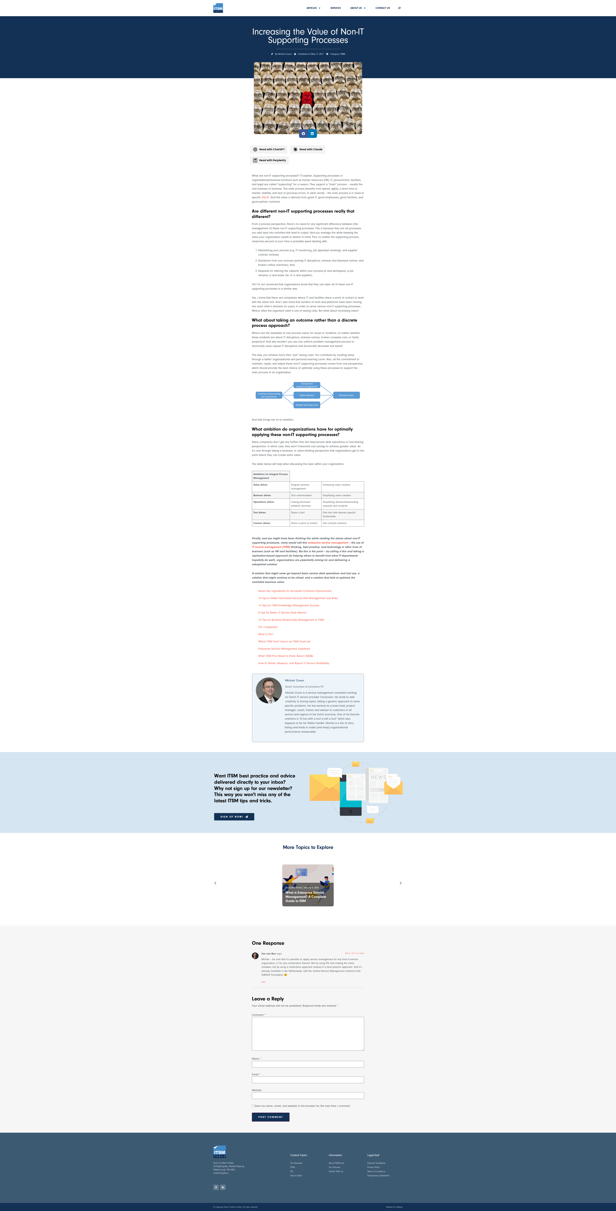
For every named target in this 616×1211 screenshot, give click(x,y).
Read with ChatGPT (272, 149)
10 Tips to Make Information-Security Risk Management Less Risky (298, 598)
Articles (312, 7)
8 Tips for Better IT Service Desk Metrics (282, 612)
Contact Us (383, 7)
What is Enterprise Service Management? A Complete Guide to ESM (306, 897)
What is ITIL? (266, 634)
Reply (263, 982)
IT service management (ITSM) (271, 547)
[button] (303, 133)
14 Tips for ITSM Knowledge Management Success (288, 605)
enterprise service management (328, 542)
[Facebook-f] (216, 1187)
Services (335, 7)
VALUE (265, 197)
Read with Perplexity (272, 160)
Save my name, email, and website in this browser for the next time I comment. (303, 1106)
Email (256, 1074)
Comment (259, 1015)
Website (257, 1090)
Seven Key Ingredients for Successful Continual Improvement (295, 591)
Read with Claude (310, 149)
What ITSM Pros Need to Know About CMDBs (285, 656)
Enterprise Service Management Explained (284, 648)
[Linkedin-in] (223, 1187)
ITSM (342, 54)
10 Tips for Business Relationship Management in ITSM (291, 620)
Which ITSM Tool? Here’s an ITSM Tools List (284, 641)
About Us (356, 7)
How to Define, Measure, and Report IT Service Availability (293, 663)
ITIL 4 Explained (267, 627)
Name (256, 1058)
